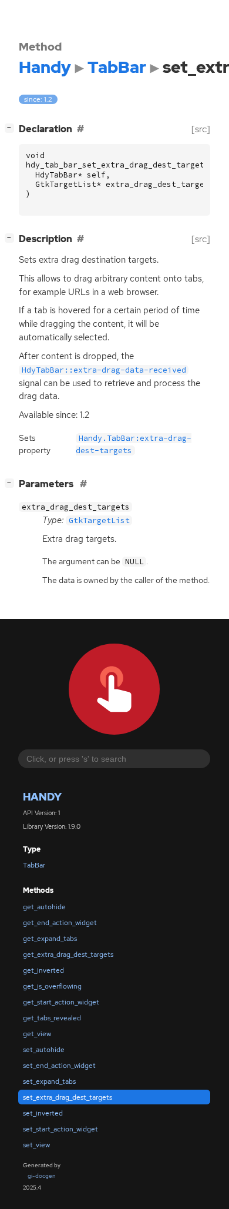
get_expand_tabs (50, 938)
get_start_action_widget (61, 1002)
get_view (37, 1034)
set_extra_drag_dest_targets (67, 1097)
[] (12, 127)
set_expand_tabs (49, 1081)
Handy (42, 796)
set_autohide (44, 1049)
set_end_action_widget (59, 1065)
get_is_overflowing (52, 986)
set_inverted (43, 1113)
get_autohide (44, 907)
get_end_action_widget (60, 922)
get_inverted (43, 970)
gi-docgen (42, 1176)
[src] (200, 129)
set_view (36, 1145)
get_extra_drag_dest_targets (68, 954)
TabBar (34, 865)
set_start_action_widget (60, 1129)
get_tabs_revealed (52, 1018)
